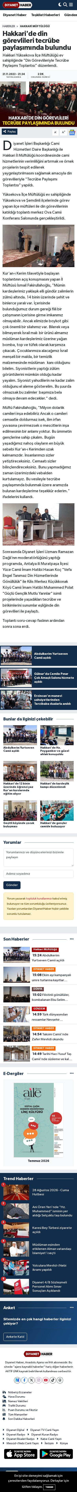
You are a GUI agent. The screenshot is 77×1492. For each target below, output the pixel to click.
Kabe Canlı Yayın (51, 1438)
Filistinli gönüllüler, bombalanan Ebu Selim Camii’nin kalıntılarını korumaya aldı (50, 998)
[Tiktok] (53, 1380)
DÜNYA (37, 989)
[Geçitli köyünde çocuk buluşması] (20, 810)
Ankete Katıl (15, 1337)
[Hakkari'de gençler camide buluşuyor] (57, 810)
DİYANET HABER (43, 969)
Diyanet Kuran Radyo (44, 1434)
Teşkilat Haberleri (45, 15)
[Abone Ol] (72, 132)
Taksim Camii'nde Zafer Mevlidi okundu (50, 1037)
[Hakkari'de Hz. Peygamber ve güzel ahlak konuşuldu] (57, 735)
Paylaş (12, 131)
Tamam (49, 1487)
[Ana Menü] (71, 5)
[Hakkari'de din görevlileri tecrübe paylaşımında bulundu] (38, 104)
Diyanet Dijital (15, 1430)
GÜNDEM (39, 1009)
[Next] (17, 1380)
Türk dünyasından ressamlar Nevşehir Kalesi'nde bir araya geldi (50, 1017)
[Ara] (65, 5)
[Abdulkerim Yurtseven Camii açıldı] (20, 735)
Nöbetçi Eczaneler (20, 1392)
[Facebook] (24, 1380)
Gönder (12, 885)
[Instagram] (38, 1380)
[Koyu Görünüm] (60, 5)
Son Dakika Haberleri (21, 1418)
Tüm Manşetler (17, 1414)
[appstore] (21, 1455)
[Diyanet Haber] (17, 5)
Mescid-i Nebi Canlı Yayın (23, 1443)
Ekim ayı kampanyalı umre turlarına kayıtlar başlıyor (51, 978)
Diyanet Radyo (16, 1434)
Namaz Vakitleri (18, 1401)
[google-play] (56, 1455)
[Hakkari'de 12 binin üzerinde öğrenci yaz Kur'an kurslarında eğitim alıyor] (20, 771)
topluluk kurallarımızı (39, 898)
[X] (31, 1380)
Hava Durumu (16, 1396)
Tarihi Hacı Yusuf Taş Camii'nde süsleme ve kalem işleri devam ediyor (53, 1057)
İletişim (49, 1443)
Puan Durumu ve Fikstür (23, 1410)
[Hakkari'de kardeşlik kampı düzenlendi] (57, 771)
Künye (64, 1443)
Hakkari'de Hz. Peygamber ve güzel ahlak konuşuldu (54, 751)
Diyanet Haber (14, 15)
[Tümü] (72, 939)
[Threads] (60, 1380)
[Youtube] (45, 1380)
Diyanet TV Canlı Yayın (44, 1430)
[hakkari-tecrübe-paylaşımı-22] (39, 246)
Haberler (9, 26)
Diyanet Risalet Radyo (21, 1438)
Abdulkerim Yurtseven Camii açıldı (48, 958)
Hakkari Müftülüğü (35, 26)
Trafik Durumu (17, 1405)
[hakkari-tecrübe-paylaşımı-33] (39, 524)
